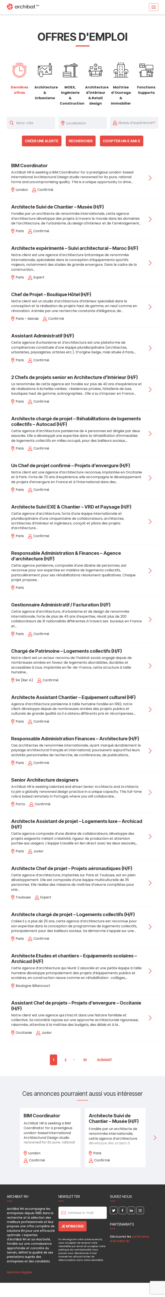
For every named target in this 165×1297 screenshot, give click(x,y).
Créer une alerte (41, 141)
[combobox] (85, 122)
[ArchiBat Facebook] (122, 1210)
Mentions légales (19, 1272)
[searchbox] (85, 122)
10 (85, 1060)
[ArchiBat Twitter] (114, 1210)
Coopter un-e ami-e (121, 141)
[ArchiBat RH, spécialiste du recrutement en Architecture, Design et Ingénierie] (23, 7)
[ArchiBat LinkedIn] (131, 1210)
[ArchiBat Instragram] (140, 1210)
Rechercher (81, 141)
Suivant (104, 1060)
